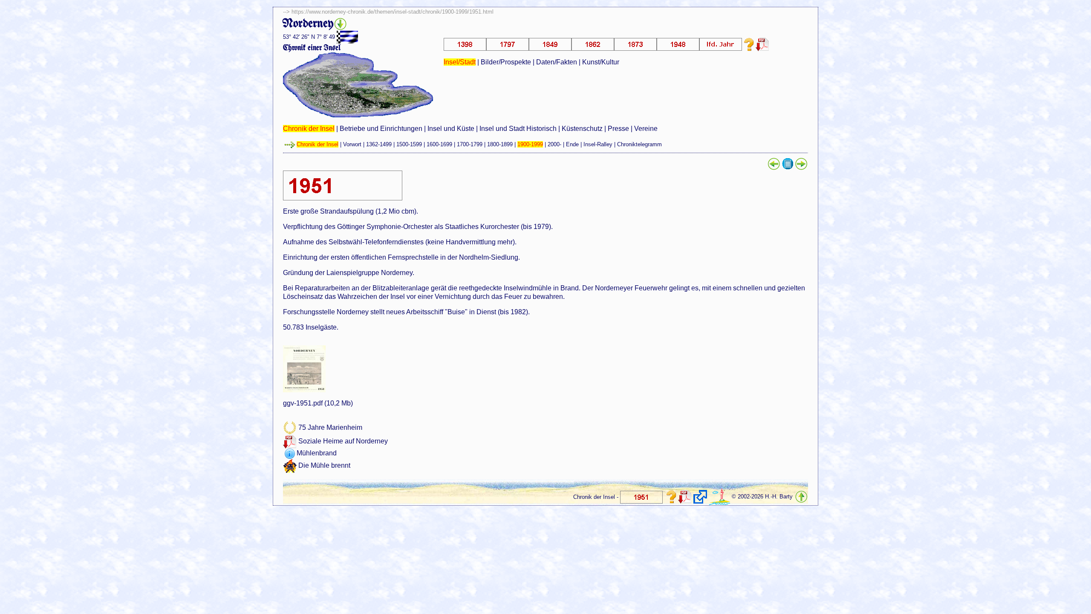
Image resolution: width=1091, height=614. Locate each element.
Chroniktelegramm (639, 144)
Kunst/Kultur (600, 62)
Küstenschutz (582, 128)
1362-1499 (379, 144)
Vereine (646, 128)
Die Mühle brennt (324, 465)
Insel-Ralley (597, 144)
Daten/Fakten (556, 62)
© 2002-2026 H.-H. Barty (762, 497)
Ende (572, 144)
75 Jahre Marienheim (330, 428)
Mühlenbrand (317, 453)
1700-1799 (469, 144)
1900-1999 (530, 144)
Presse (618, 128)
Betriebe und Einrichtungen (381, 128)
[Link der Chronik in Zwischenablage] (700, 497)
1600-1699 (439, 144)
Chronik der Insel (309, 128)
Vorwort (352, 144)
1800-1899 (500, 144)
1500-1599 (409, 144)
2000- (554, 144)
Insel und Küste (450, 128)
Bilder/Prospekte (506, 62)
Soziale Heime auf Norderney (343, 441)
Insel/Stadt (460, 62)
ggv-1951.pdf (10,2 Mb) (318, 403)
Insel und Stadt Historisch (518, 128)
